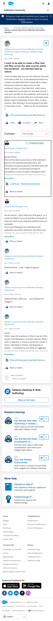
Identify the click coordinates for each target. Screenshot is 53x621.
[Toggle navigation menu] (48, 10)
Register (22, 19)
